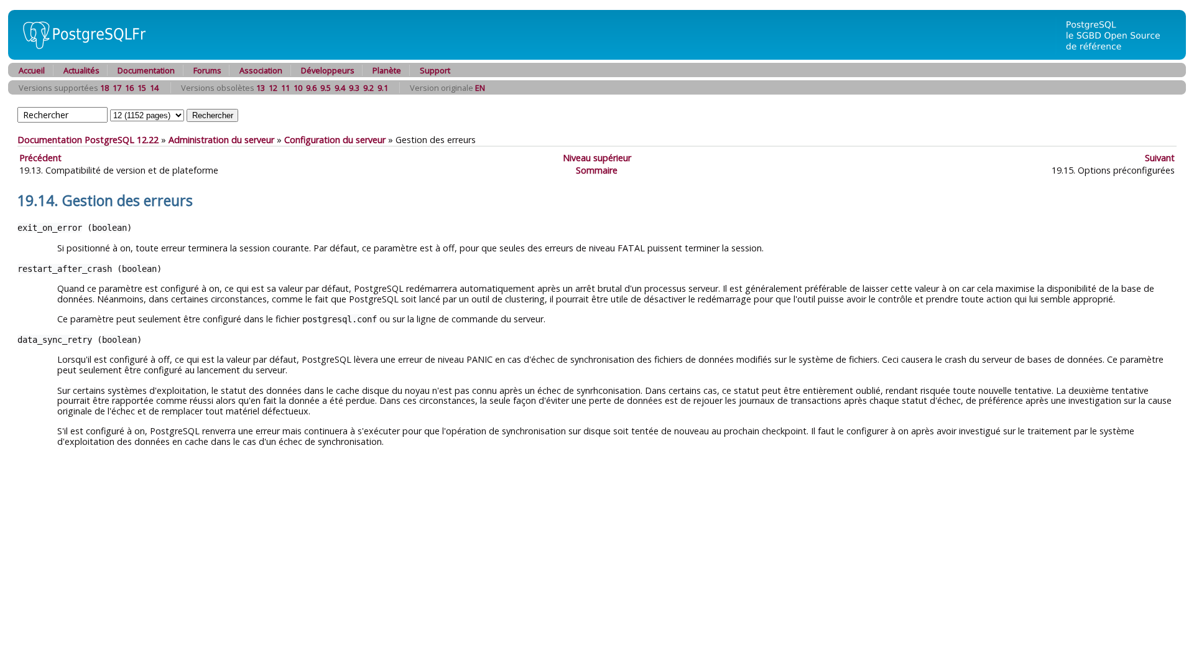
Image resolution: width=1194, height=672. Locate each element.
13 (260, 87)
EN (480, 87)
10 (298, 87)
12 (273, 87)
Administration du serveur (221, 140)
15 (141, 87)
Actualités (81, 70)
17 (117, 87)
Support (435, 70)
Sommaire (597, 170)
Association (260, 70)
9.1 (382, 87)
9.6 (311, 87)
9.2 (368, 87)
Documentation (146, 70)
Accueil (32, 70)
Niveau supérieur (597, 158)
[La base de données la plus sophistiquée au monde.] (1120, 56)
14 (154, 87)
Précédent (40, 158)
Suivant (1160, 158)
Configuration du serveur (335, 140)
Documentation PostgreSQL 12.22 (88, 140)
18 (104, 87)
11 (285, 87)
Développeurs (327, 70)
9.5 (325, 87)
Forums (207, 70)
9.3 (354, 87)
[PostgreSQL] (79, 56)
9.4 (340, 87)
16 (129, 87)
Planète (387, 70)
